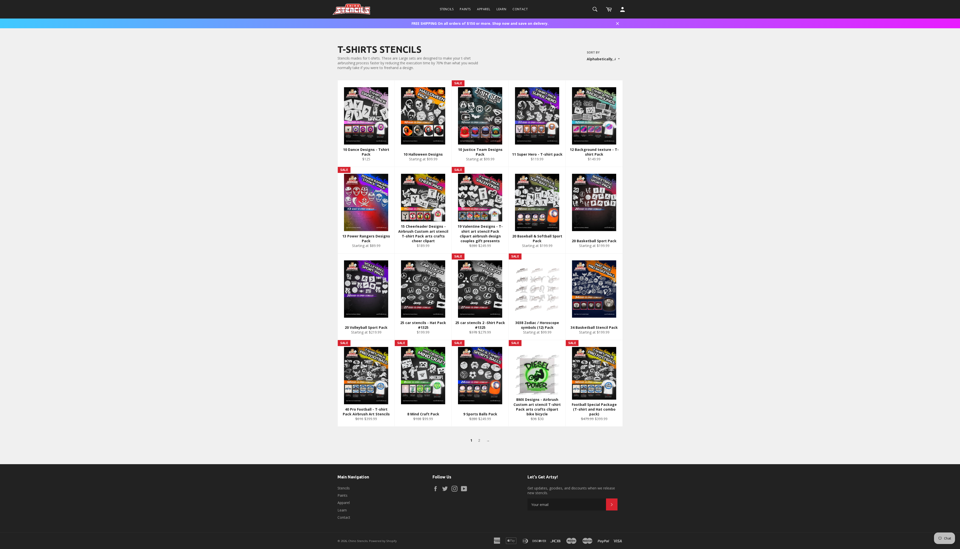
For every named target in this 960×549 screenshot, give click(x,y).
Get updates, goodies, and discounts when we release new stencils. (571, 490)
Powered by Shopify (383, 541)
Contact (520, 9)
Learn (501, 9)
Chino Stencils (358, 541)
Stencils (447, 9)
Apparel (483, 9)
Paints (465, 9)
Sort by (593, 53)
